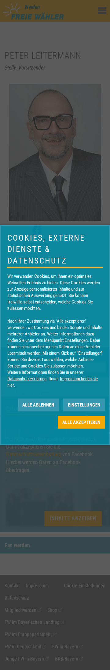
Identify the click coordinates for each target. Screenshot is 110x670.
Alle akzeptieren (81, 422)
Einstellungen (84, 404)
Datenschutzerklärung (26, 379)
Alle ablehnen (38, 404)
